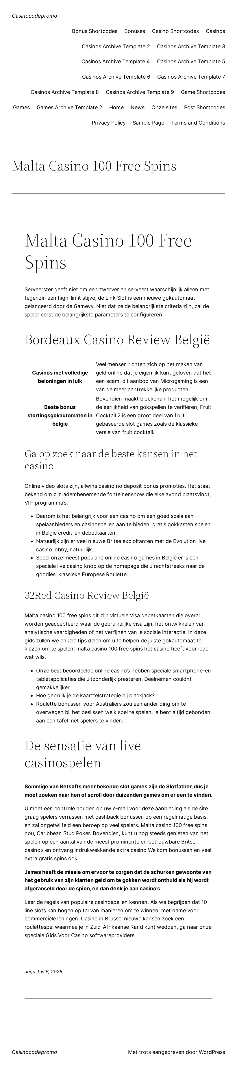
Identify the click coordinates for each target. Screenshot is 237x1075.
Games (21, 107)
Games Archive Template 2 (69, 107)
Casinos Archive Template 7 (191, 77)
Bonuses (134, 31)
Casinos (215, 31)
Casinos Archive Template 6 (116, 77)
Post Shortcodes (204, 107)
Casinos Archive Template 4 (116, 61)
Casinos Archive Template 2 (116, 46)
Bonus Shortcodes (94, 31)
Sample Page (148, 123)
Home (116, 107)
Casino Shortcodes (175, 31)
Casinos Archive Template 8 (65, 92)
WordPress (212, 1052)
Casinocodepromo (34, 16)
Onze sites (164, 107)
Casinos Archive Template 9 (140, 92)
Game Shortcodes (203, 92)
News (138, 107)
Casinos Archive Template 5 (191, 61)
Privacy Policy (109, 123)
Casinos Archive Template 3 (191, 46)
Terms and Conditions (198, 123)
